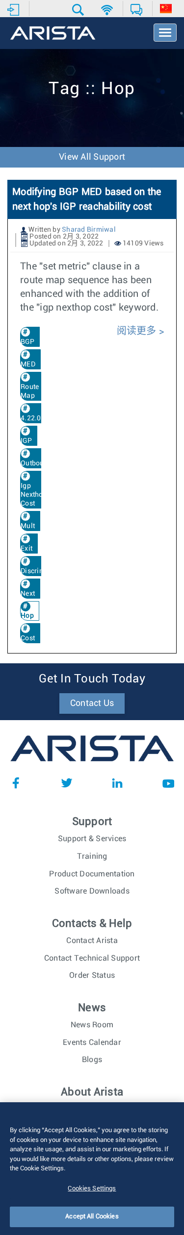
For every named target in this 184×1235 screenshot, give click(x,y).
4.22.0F (33, 418)
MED (28, 364)
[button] (79, 10)
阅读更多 (138, 331)
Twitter (67, 783)
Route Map (30, 391)
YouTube (168, 783)
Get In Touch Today (92, 679)
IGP (26, 440)
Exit (26, 548)
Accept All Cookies (91, 1216)
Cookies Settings (92, 1189)
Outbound (36, 463)
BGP (27, 342)
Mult (28, 526)
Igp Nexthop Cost (34, 495)
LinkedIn (117, 783)
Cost (28, 638)
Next (28, 593)
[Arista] (53, 34)
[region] (92, 1168)
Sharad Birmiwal (89, 229)
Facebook (16, 783)
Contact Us (92, 703)
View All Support (92, 157)
